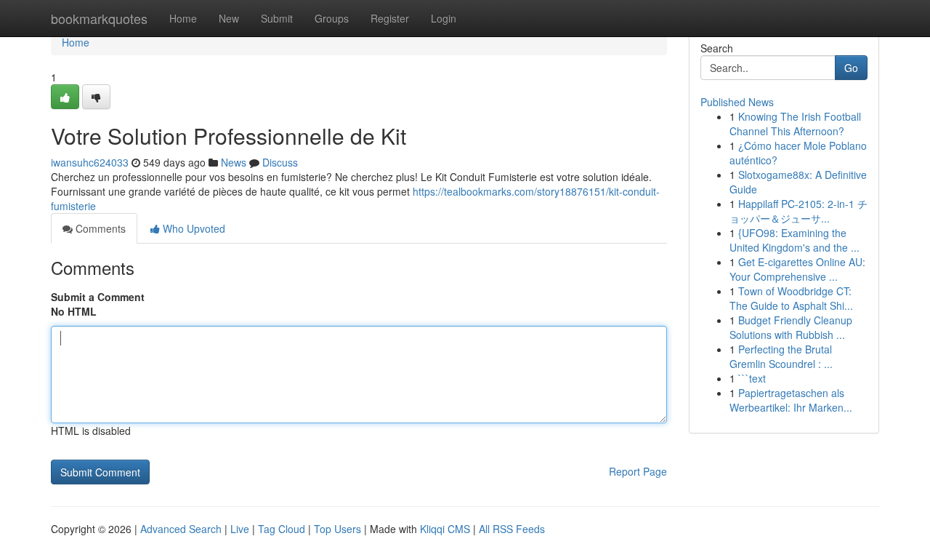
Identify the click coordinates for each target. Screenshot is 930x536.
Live (239, 528)
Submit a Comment (98, 296)
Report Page (638, 471)
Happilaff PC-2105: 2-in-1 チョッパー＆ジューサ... (798, 210)
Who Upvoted (192, 228)
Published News (737, 102)
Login (443, 18)
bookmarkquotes (99, 18)
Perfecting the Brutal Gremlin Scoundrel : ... (781, 356)
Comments (99, 228)
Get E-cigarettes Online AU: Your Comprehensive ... (797, 269)
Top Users (337, 528)
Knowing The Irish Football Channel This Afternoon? (795, 123)
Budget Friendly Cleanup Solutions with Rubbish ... (790, 327)
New (229, 18)
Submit (277, 18)
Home (183, 18)
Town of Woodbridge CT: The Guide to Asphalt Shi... (791, 298)
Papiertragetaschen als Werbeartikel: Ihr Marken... (790, 400)
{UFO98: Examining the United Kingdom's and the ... (794, 240)
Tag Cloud (281, 528)
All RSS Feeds (512, 528)
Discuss (280, 162)
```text (752, 378)
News (233, 162)
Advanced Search (181, 528)
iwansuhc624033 (90, 162)
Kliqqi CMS (445, 528)
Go (851, 67)
